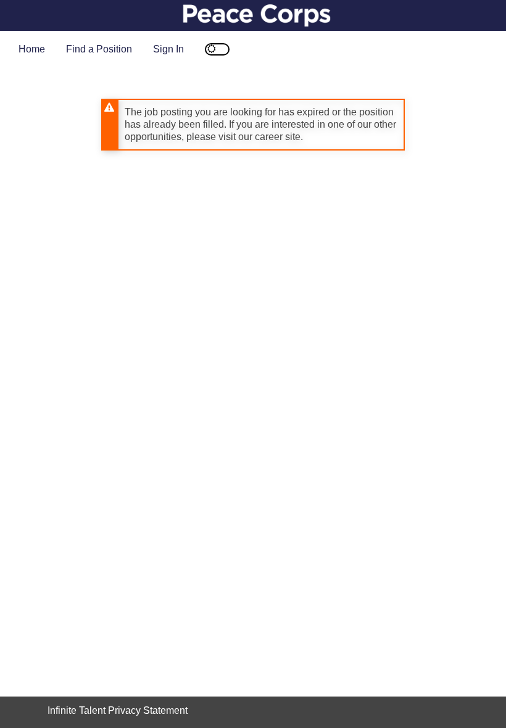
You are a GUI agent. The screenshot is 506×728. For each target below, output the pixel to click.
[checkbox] (217, 49)
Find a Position (99, 49)
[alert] (253, 125)
